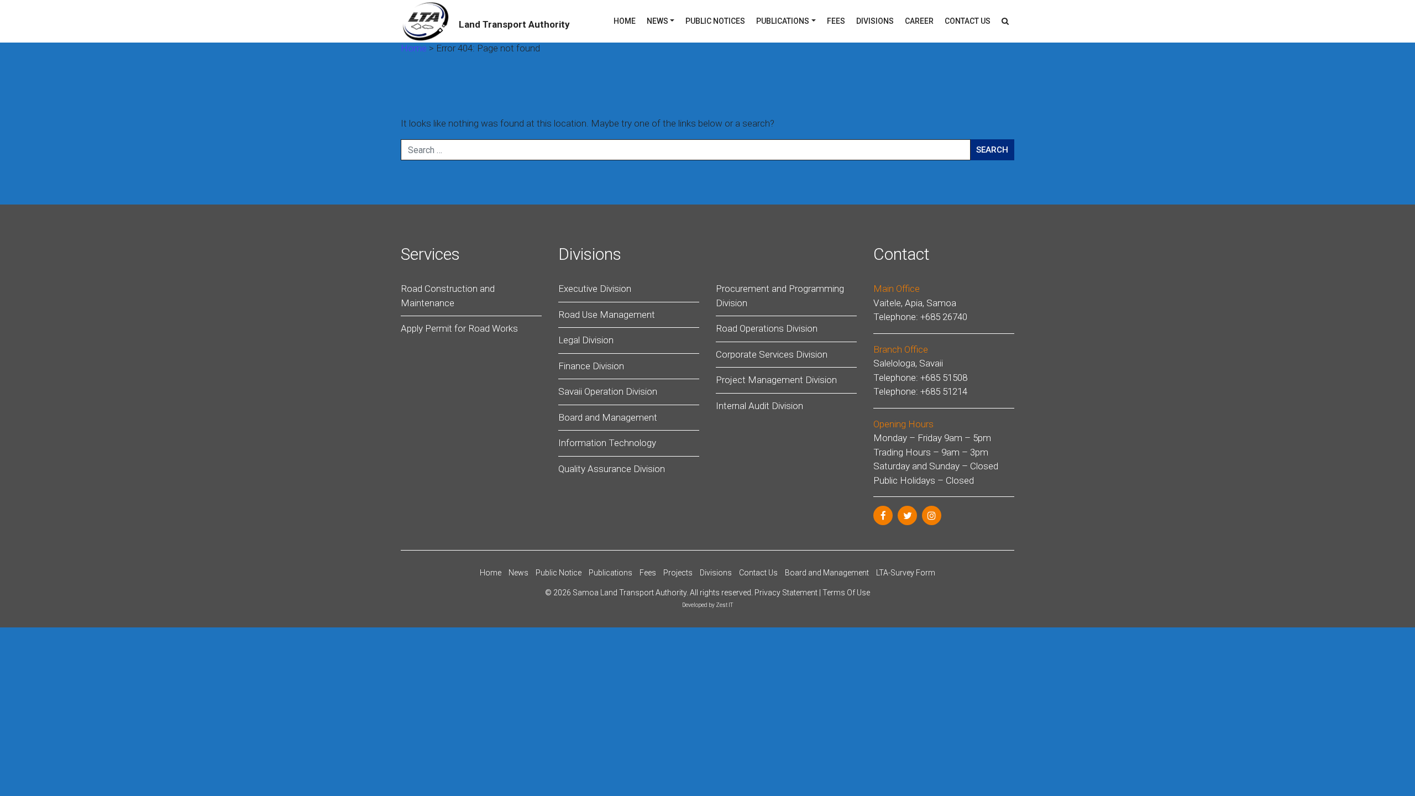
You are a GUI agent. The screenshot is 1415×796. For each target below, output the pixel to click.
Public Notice (558, 572)
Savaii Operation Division (607, 391)
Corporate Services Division (771, 354)
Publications (782, 21)
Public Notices (715, 21)
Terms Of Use (846, 592)
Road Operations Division (766, 328)
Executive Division (594, 288)
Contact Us (967, 21)
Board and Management (607, 417)
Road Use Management (606, 314)
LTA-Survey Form (905, 572)
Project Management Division (776, 379)
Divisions (875, 21)
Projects (678, 572)
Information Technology (607, 442)
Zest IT (724, 605)
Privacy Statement (785, 592)
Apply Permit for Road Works (459, 328)
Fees (836, 21)
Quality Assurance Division (611, 468)
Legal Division (586, 339)
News (657, 21)
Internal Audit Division (759, 405)
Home (625, 21)
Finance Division (591, 365)
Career (919, 21)
